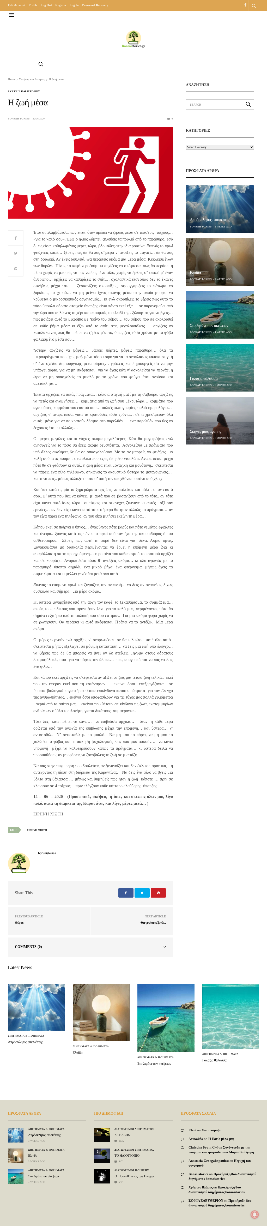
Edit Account (16, 5)
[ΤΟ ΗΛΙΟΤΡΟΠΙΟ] (102, 1154)
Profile (33, 5)
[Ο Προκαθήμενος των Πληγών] (102, 1175)
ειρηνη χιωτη (37, 830)
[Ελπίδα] (220, 262)
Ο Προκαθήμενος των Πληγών (134, 1176)
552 (120, 1182)
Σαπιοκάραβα (211, 1130)
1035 (121, 1140)
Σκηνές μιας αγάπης (205, 431)
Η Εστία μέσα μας (221, 1139)
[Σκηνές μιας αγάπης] (220, 420)
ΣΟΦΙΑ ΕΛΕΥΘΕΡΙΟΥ (206, 1201)
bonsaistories (19, 118)
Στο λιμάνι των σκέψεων (209, 325)
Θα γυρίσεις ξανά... (153, 922)
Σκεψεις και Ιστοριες (24, 91)
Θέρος (19, 922)
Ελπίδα (195, 273)
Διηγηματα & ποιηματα (26, 1036)
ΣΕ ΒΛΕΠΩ (122, 1135)
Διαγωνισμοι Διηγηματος (134, 1129)
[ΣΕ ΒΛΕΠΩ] (102, 1132)
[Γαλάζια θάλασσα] (220, 368)
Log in (74, 5)
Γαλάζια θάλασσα (204, 378)
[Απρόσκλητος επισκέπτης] (220, 209)
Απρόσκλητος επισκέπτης (210, 220)
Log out (46, 5)
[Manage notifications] (255, 1214)
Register (60, 5)
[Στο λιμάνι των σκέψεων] (220, 315)
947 (120, 1161)
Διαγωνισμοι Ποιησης (131, 1170)
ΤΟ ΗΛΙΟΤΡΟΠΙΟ (126, 1155)
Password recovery (95, 5)
